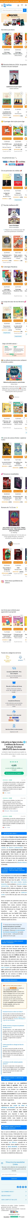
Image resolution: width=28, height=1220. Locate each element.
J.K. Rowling (14, 532)
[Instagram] (23, 1187)
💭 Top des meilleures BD (9, 205)
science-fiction (5, 886)
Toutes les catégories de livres (11, 653)
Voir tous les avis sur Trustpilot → (14, 773)
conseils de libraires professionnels (12, 847)
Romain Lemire (18, 195)
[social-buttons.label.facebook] (18, 1187)
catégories (20, 1017)
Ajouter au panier (7, 47)
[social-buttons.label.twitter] (20, 1187)
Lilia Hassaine (18, 113)
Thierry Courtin (18, 424)
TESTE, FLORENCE (6, 637)
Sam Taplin (18, 147)
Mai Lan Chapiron (6, 147)
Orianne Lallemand (6, 424)
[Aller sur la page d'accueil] (7, 5)
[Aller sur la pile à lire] (22, 5)
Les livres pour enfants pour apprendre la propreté (10, 611)
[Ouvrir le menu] (1, 5)
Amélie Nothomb (14, 88)
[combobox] (12, 10)
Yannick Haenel (7, 115)
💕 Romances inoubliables (10, 474)
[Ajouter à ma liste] (10, 33)
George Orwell (18, 569)
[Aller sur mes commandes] (18, 5)
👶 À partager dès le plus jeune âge (12, 121)
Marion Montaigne (14, 227)
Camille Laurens (7, 327)
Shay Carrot (18, 499)
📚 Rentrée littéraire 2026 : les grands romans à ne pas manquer (14, 65)
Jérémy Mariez (18, 55)
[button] (14, 162)
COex (18, 1214)
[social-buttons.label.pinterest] (26, 1187)
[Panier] (25, 5)
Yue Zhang (18, 329)
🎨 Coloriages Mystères (9, 267)
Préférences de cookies (7, 1205)
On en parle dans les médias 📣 (11, 170)
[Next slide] (24, 46)
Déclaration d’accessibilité (12, 1209)
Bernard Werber (7, 464)
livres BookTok (12, 1146)
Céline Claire (14, 384)
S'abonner (14, 1178)
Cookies (16, 1205)
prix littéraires (13, 1142)
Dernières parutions (8, 30)
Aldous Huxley (18, 465)
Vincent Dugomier (6, 258)
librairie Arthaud (22, 862)
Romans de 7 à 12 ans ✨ (9, 507)
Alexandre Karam (7, 293)
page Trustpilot (5, 967)
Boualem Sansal (7, 196)
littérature (24, 880)
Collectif (18, 258)
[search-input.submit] (24, 10)
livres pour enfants (16, 882)
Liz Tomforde (7, 499)
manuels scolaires (21, 884)
